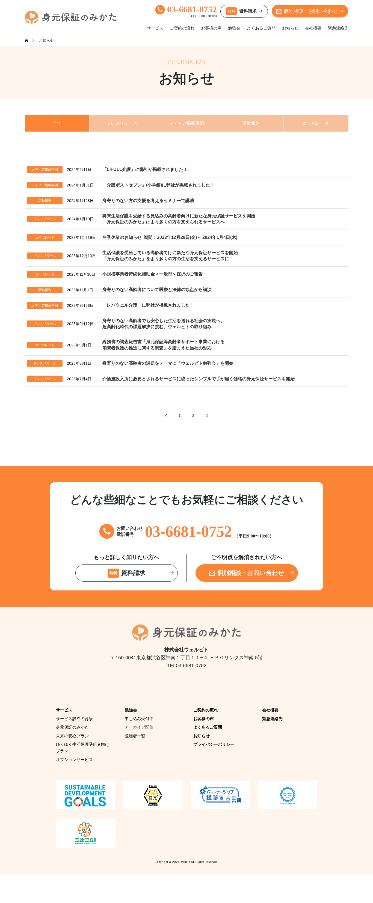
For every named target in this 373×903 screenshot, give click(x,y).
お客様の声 (211, 28)
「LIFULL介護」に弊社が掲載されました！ (145, 169)
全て (57, 123)
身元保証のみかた (72, 727)
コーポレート (316, 123)
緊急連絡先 (338, 28)
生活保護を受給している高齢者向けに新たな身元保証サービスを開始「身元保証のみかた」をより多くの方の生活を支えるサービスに (170, 255)
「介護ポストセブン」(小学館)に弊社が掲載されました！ (158, 185)
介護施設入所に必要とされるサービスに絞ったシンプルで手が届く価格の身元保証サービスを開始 (198, 378)
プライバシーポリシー (213, 744)
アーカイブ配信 (139, 727)
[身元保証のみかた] (71, 17)
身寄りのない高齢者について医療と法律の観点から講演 (157, 289)
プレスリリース (121, 123)
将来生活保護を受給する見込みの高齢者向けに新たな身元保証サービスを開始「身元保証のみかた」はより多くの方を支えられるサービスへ (178, 218)
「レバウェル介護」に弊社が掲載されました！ (148, 305)
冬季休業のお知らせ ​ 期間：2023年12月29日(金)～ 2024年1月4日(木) (169, 237)
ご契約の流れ (182, 28)
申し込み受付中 (139, 718)
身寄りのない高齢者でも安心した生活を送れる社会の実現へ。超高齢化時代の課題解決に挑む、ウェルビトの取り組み (163, 323)
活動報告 (251, 123)
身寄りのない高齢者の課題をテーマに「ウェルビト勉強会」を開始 (167, 363)
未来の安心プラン (72, 735)
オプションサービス (74, 759)
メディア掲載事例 (186, 123)
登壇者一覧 (135, 735)
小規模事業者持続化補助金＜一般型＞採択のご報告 (152, 274)
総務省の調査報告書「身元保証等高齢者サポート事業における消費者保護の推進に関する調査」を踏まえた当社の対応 (163, 344)
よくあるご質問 (261, 28)
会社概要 (313, 28)
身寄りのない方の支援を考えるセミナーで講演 (148, 200)
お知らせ (290, 28)
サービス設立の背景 (74, 718)
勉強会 (234, 28)
